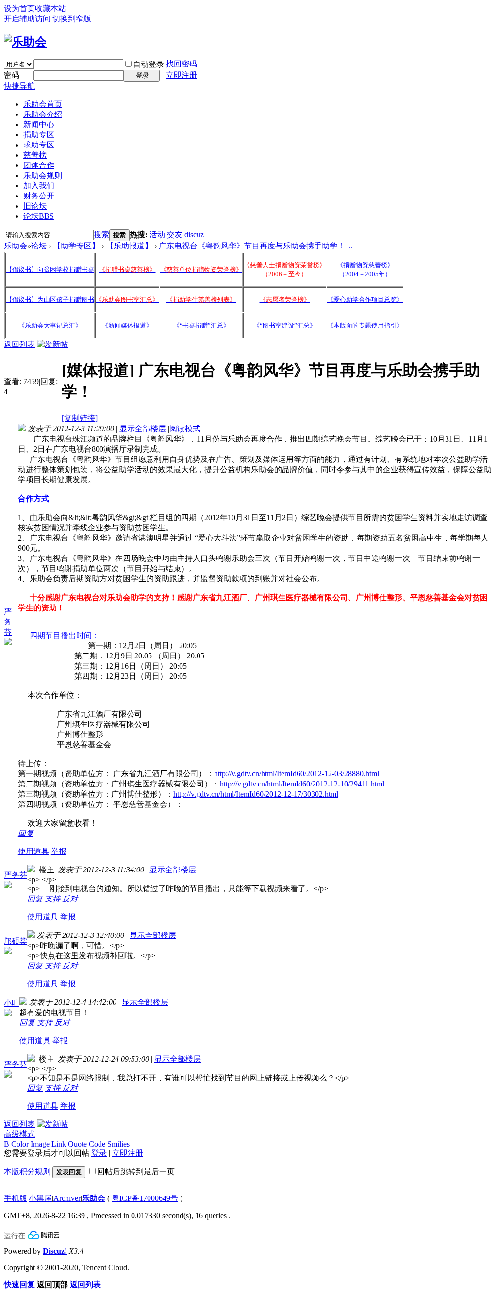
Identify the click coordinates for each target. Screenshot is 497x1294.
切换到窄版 (71, 19)
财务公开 (38, 196)
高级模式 (19, 1134)
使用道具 (33, 851)
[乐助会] (25, 41)
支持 (53, 899)
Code (97, 1144)
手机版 (15, 1198)
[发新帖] (52, 344)
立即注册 (181, 75)
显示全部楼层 (142, 429)
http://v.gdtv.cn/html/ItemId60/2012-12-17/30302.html (255, 794)
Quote (77, 1144)
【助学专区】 (76, 246)
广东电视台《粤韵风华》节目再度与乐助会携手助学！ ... (256, 246)
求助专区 (38, 145)
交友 (174, 234)
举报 (58, 851)
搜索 (101, 234)
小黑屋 (40, 1198)
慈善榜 (35, 155)
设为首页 (19, 8)
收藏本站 (50, 8)
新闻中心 (38, 124)
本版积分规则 (27, 1171)
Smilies (118, 1144)
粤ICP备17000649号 (145, 1198)
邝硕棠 (15, 941)
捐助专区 (38, 135)
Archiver (67, 1198)
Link (58, 1144)
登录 (99, 1153)
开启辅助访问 (27, 19)
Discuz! (55, 1251)
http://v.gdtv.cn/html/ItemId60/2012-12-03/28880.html (296, 774)
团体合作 (38, 165)
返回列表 (19, 344)
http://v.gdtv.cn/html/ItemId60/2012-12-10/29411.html (302, 784)
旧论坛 (35, 206)
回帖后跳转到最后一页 (136, 1171)
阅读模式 (184, 429)
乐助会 (15, 246)
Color (20, 1144)
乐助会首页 (42, 104)
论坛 (38, 216)
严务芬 (8, 621)
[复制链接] (80, 418)
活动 (157, 234)
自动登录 (148, 64)
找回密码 (181, 64)
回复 (25, 833)
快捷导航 (19, 86)
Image (40, 1144)
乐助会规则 (42, 175)
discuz (194, 234)
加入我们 (38, 185)
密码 (11, 75)
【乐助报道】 (129, 246)
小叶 (11, 1003)
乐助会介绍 (42, 114)
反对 (70, 899)
